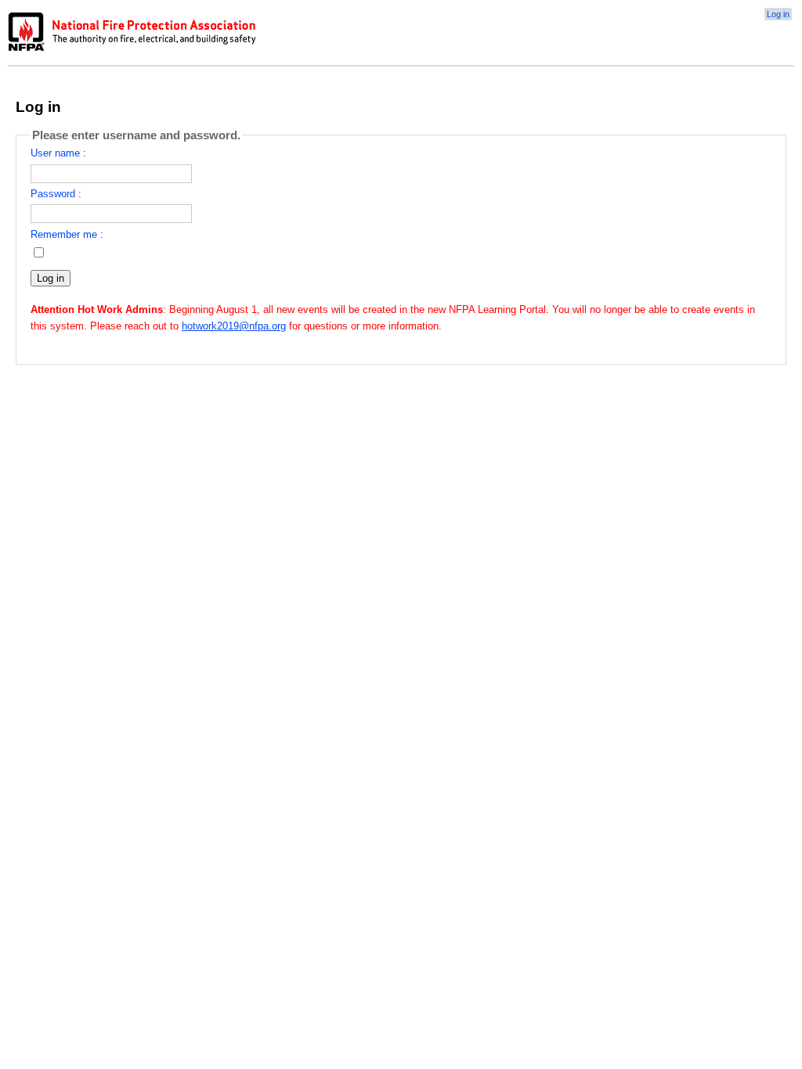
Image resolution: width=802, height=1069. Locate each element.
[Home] (133, 51)
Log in (778, 14)
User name (55, 153)
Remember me (64, 234)
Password (53, 194)
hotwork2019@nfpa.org (234, 326)
